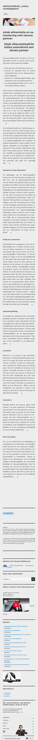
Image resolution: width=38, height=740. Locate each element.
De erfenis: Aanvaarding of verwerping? (13, 650)
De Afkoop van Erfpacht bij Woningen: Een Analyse (15, 642)
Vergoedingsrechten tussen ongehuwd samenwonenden (16, 664)
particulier (5, 723)
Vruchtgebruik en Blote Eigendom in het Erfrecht (15, 646)
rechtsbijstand (7, 693)
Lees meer (9, 567)
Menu (6, 14)
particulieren (7, 696)
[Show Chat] (27, 738)
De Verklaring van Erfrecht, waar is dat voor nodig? (15, 655)
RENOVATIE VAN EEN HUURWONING (12, 630)
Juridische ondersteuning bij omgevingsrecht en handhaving (17, 634)
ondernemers (7, 694)
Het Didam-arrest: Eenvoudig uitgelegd (12, 638)
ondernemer (6, 720)
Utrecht (17, 712)
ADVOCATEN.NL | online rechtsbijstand (15, 7)
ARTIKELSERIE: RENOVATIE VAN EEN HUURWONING (15, 626)
